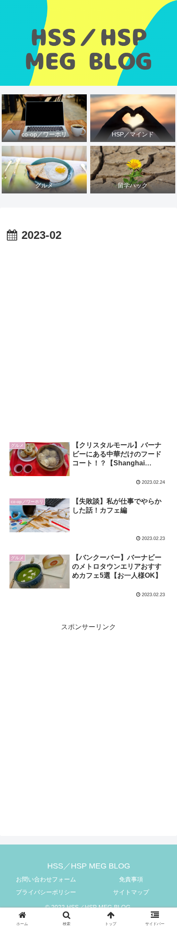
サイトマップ (131, 892)
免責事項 (131, 879)
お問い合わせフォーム (46, 879)
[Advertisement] (88, 338)
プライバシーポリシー (46, 892)
